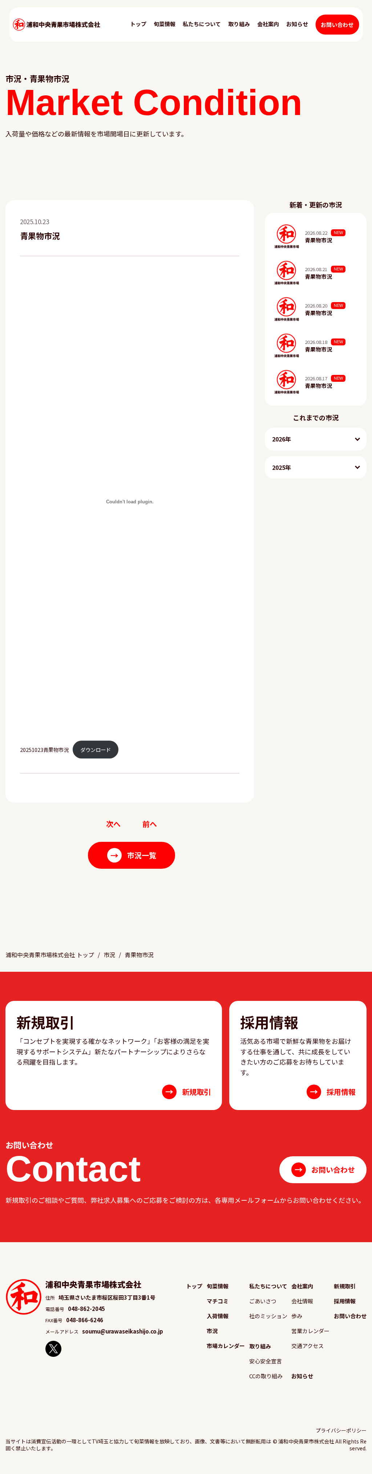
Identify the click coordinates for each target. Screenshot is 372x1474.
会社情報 (302, 1301)
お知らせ (297, 24)
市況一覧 (133, 855)
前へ (149, 824)
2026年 (281, 439)
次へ (113, 824)
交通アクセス (307, 1346)
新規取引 (345, 1286)
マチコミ (218, 1301)
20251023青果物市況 (44, 749)
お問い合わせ (337, 24)
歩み (296, 1316)
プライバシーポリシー (341, 1430)
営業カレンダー (310, 1331)
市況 (109, 955)
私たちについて (202, 24)
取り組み (239, 24)
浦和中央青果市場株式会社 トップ (49, 955)
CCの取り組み (266, 1376)
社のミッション (268, 1316)
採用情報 (345, 1301)
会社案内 (268, 24)
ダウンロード (95, 749)
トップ (138, 24)
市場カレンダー (226, 1346)
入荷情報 (218, 1316)
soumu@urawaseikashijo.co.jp (122, 1331)
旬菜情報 (164, 24)
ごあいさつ (262, 1301)
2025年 (281, 467)
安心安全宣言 (265, 1361)
